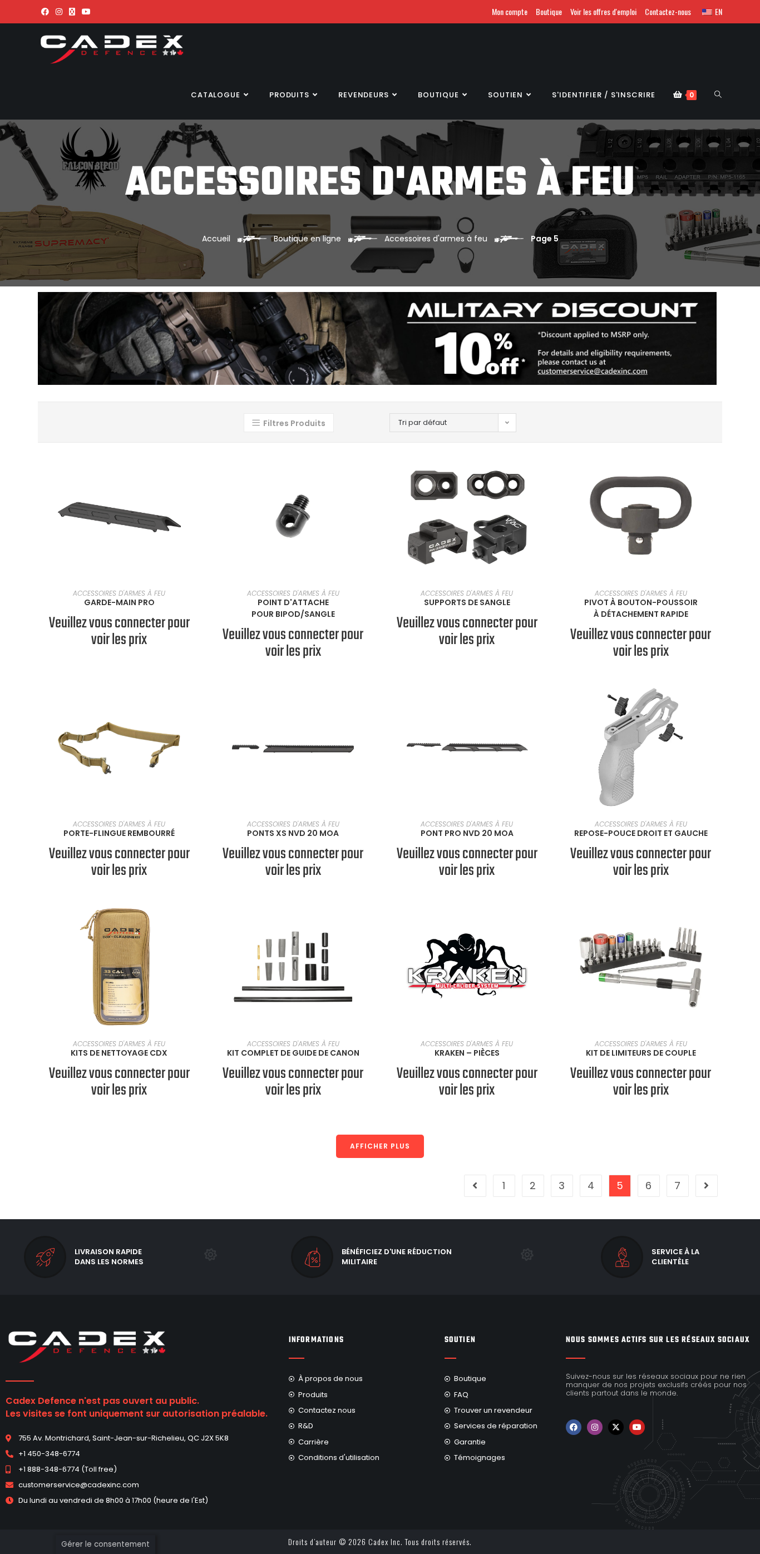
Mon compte (509, 11)
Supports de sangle (467, 602)
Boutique (549, 11)
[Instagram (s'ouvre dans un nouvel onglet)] (59, 11)
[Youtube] (637, 1427)
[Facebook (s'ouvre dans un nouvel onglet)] (45, 11)
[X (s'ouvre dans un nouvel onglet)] (72, 11)
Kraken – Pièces (467, 1052)
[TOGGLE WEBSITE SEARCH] (718, 95)
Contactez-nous (668, 11)
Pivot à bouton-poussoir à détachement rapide (641, 608)
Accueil (216, 238)
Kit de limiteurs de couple (641, 1052)
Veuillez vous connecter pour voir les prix (119, 631)
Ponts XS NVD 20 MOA (293, 833)
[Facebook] (573, 1427)
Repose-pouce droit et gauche (641, 833)
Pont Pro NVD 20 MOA (467, 833)
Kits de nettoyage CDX (119, 1052)
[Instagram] (595, 1427)
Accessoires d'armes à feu (435, 238)
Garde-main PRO (119, 602)
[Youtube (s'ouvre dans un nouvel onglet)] (86, 11)
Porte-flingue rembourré (119, 833)
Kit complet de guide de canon (293, 1052)
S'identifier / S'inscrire (603, 95)
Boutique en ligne (307, 238)
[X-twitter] (616, 1427)
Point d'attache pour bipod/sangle (293, 608)
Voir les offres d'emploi (603, 11)
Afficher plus (380, 1146)
